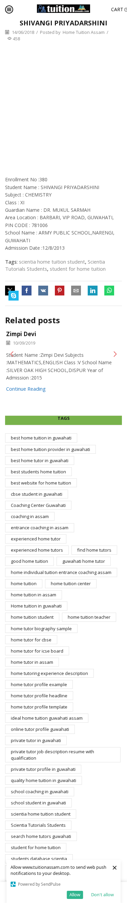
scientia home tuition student (52, 261)
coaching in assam (30, 516)
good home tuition (29, 561)
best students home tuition (38, 472)
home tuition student (32, 617)
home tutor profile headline (39, 696)
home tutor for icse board (37, 651)
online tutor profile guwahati (40, 729)
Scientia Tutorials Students (38, 825)
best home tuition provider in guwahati (50, 449)
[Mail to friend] (76, 290)
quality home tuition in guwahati (43, 780)
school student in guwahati (38, 803)
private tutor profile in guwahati (43, 769)
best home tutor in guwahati (39, 460)
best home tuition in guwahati (41, 438)
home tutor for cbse (31, 640)
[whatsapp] (109, 290)
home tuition (24, 583)
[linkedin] (92, 290)
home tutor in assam (32, 662)
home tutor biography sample (41, 628)
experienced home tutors (37, 550)
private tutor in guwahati (36, 740)
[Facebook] (26, 290)
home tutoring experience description (49, 673)
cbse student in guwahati (36, 494)
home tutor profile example (39, 684)
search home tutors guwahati (41, 836)
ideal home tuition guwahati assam (47, 718)
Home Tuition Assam (84, 32)
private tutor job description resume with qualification (52, 754)
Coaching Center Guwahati (38, 505)
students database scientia (39, 859)
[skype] (12, 295)
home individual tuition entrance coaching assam (61, 572)
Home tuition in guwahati (36, 606)
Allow (74, 894)
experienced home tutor (36, 539)
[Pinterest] (59, 290)
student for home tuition (78, 268)
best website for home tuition (41, 483)
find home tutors (94, 550)
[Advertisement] (63, 108)
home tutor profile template (39, 707)
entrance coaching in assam (39, 528)
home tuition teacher (89, 617)
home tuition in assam (33, 595)
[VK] (43, 290)
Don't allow (102, 894)
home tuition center (71, 583)
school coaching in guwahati (39, 791)
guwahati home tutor (83, 561)
